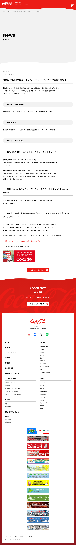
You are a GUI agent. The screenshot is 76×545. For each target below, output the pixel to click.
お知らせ (9, 11)
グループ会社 (43, 363)
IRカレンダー (43, 397)
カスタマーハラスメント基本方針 (13, 394)
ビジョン (42, 349)
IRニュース (42, 383)
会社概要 (42, 352)
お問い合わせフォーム (12, 373)
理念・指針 (42, 355)
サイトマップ (29, 536)
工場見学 (7, 363)
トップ (4, 11)
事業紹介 (7, 416)
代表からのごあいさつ (10, 383)
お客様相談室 (9, 368)
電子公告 (42, 406)
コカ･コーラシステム (45, 366)
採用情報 (7, 358)
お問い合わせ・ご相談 (37, 304)
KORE (41, 369)
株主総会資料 (43, 394)
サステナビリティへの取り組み (12, 388)
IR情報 (42, 379)
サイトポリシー (9, 536)
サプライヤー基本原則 (45, 372)
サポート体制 (8, 419)
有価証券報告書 (43, 391)
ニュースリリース (10, 353)
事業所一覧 (42, 361)
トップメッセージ (44, 346)
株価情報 (42, 400)
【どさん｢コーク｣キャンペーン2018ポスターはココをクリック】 (23, 241)
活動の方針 (7, 385)
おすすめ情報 (8, 406)
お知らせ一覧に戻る (37, 270)
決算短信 (42, 388)
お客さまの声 (8, 422)
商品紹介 (7, 404)
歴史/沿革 (42, 358)
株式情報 (42, 408)
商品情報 (7, 400)
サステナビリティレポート (11, 391)
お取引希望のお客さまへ (12, 412)
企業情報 (42, 342)
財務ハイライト (43, 403)
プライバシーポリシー (19, 536)
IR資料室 (42, 385)
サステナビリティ (10, 379)
